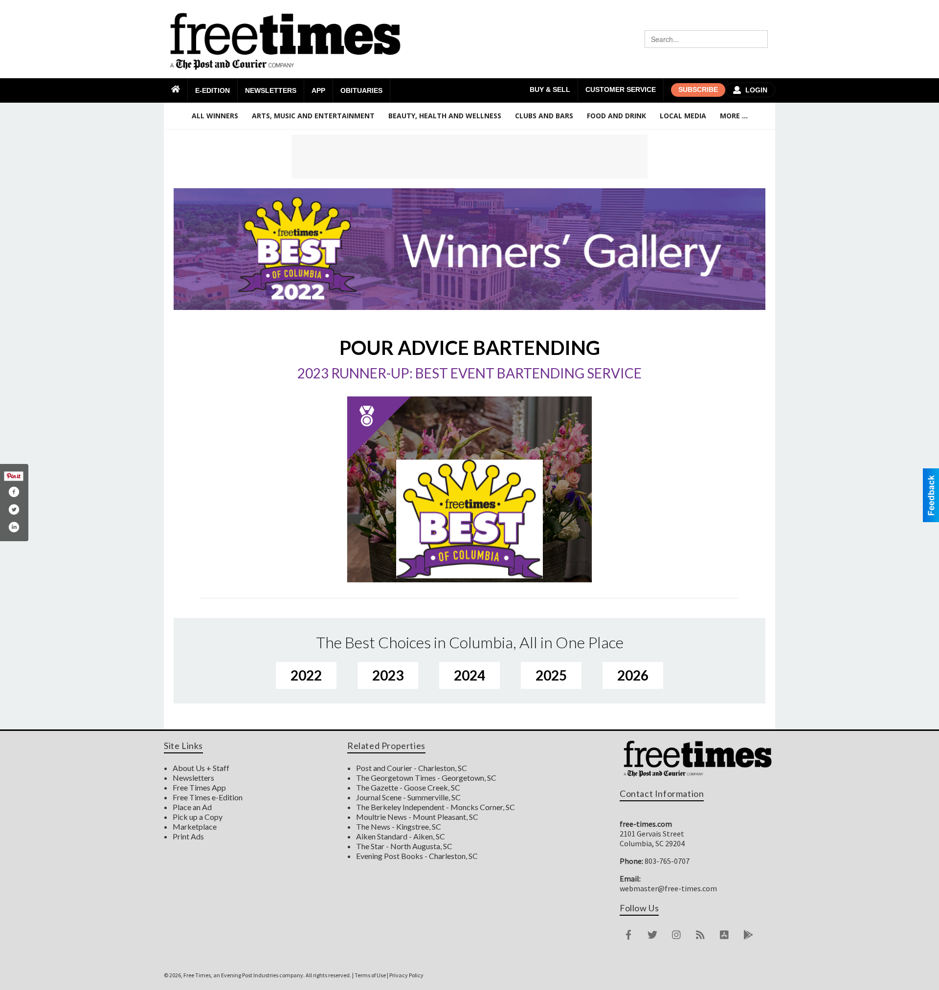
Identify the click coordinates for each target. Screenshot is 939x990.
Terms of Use (370, 975)
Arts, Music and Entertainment (313, 115)
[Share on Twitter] (13, 509)
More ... (734, 115)
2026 (632, 675)
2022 (306, 675)
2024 (469, 675)
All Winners (215, 115)
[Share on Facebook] (13, 492)
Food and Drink (616, 115)
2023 (387, 675)
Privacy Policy (406, 975)
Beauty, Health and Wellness (444, 115)
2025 (551, 675)
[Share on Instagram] (13, 527)
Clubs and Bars (544, 115)
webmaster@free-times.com (668, 888)
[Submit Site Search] (759, 39)
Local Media (683, 115)
